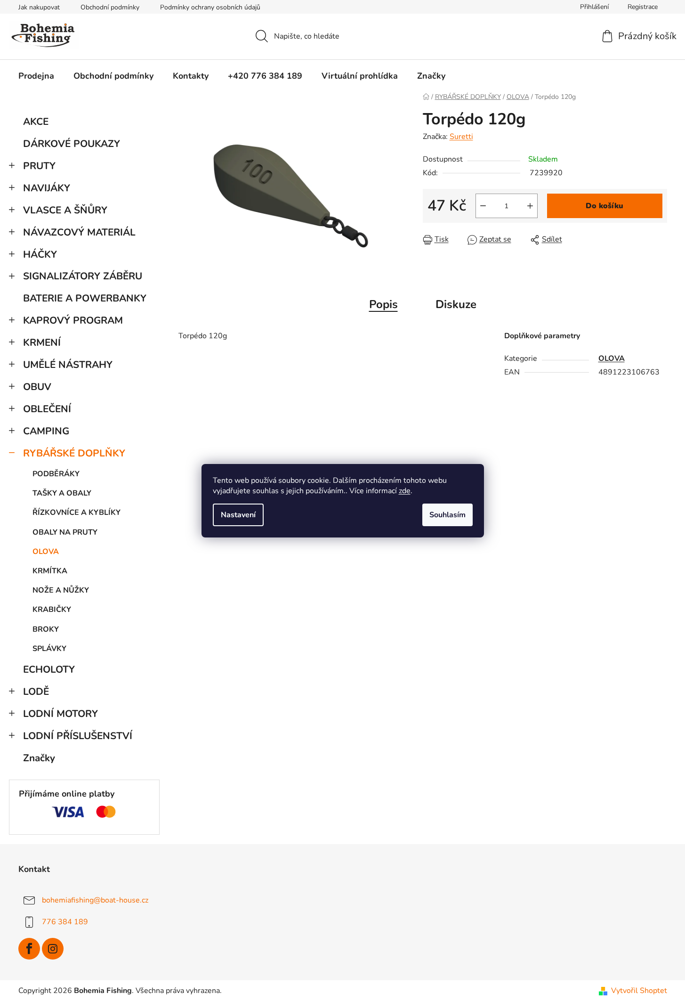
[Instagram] (53, 949)
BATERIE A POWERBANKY (84, 298)
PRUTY (39, 165)
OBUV (37, 386)
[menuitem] (36, 76)
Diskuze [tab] (455, 304)
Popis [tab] (383, 304)
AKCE (35, 121)
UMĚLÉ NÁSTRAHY (68, 364)
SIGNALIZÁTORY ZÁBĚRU (82, 276)
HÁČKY (40, 254)
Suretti (461, 136)
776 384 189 (65, 922)
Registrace (643, 6)
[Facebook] (29, 949)
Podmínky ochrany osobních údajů (210, 7)
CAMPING (46, 431)
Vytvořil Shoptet (639, 990)
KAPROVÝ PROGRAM (73, 320)
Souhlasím (447, 515)
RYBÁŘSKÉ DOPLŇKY (74, 453)
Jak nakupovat (39, 7)
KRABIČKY (51, 609)
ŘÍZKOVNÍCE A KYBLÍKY (76, 512)
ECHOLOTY (49, 669)
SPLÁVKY (49, 648)
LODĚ (36, 691)
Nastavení (238, 515)
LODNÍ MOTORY (60, 713)
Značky (39, 758)
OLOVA (45, 551)
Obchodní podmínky (110, 7)
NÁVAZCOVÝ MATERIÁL (79, 232)
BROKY (45, 629)
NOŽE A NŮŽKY (60, 590)
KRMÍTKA (49, 571)
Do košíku (604, 206)
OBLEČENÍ (47, 408)
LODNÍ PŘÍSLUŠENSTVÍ (77, 735)
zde (405, 491)
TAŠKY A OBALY (61, 493)
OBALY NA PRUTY (64, 532)
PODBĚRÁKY (56, 474)
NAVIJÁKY (46, 188)
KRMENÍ (42, 342)
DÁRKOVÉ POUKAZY (71, 143)
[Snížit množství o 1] (483, 206)
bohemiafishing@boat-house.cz (95, 900)
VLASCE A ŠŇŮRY (65, 210)
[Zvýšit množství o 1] (530, 206)
